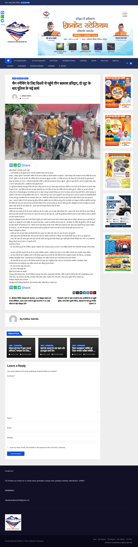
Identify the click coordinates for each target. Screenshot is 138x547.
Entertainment (37, 66)
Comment (11, 376)
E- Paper (62, 66)
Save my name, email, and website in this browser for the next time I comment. (37, 447)
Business (22, 66)
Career (51, 66)
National (54, 61)
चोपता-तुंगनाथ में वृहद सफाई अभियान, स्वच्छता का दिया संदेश (20, 351)
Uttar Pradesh (38, 61)
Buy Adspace (102, 539)
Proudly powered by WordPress (14, 541)
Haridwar (20, 78)
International (68, 61)
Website (10, 438)
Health (115, 61)
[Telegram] (3, 21)
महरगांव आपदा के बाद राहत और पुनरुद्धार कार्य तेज (52, 349)
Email (9, 428)
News (26, 78)
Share (26, 165)
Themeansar (39, 541)
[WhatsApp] (3, 17)
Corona (83, 61)
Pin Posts (129, 539)
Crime (93, 61)
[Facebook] (3, 13)
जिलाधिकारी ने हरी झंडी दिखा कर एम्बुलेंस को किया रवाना (118, 542)
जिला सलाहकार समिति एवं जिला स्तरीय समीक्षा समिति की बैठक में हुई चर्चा (84, 351)
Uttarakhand (20, 61)
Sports (10, 66)
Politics (104, 61)
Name (9, 418)
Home (95, 539)
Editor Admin (26, 96)
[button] (127, 63)
